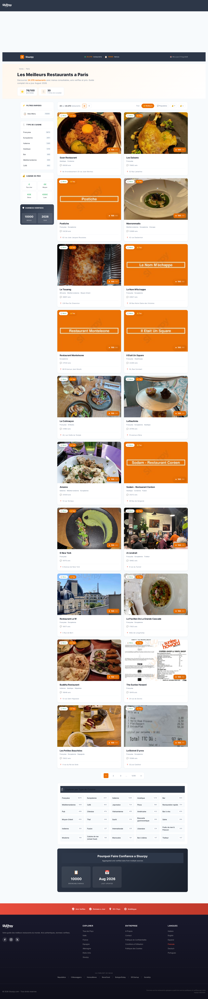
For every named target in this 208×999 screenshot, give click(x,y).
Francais (171, 944)
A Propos (128, 931)
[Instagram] (11, 939)
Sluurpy (86, 957)
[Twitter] (17, 939)
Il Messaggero (76, 977)
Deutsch (171, 948)
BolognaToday (120, 977)
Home (21, 69)
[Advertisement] (104, 30)
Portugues (172, 953)
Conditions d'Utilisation (134, 944)
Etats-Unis (87, 953)
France (85, 940)
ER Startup (135, 977)
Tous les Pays (88, 931)
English (170, 935)
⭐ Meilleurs (147, 106)
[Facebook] (4, 939)
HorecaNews (92, 977)
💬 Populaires (162, 106)
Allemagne (87, 948)
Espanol (171, 940)
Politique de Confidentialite (135, 940)
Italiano (170, 931)
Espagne (86, 944)
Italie (84, 935)
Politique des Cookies (133, 948)
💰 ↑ (173, 106)
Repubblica (62, 977)
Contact (128, 935)
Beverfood (106, 977)
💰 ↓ (182, 106)
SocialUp (147, 977)
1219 (134, 776)
